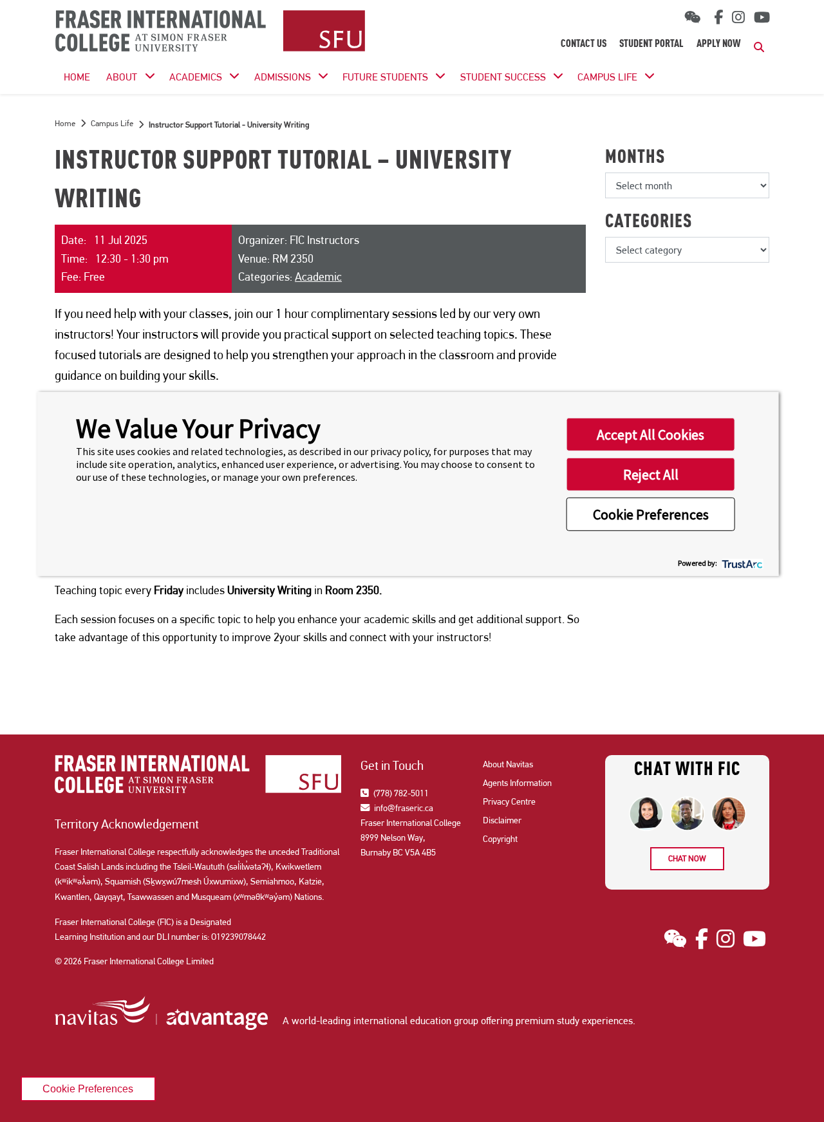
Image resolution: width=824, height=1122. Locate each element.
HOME (77, 77)
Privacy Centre (509, 801)
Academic (318, 276)
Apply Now (719, 44)
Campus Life (607, 77)
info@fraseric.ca (402, 808)
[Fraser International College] (210, 31)
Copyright (500, 839)
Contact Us (583, 44)
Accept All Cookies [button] (650, 434)
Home (65, 123)
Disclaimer (502, 820)
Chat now (687, 858)
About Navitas (508, 764)
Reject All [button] (651, 474)
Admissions (282, 77)
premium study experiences (574, 1020)
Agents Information (517, 783)
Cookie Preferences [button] (651, 514)
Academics (195, 77)
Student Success (503, 77)
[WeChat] (692, 18)
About (121, 77)
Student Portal (651, 44)
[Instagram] (738, 17)
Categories (648, 223)
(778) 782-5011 (400, 793)
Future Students (385, 77)
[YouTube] (762, 17)
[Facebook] (716, 17)
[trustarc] (741, 563)
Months (635, 158)
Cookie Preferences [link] (87, 1088)
